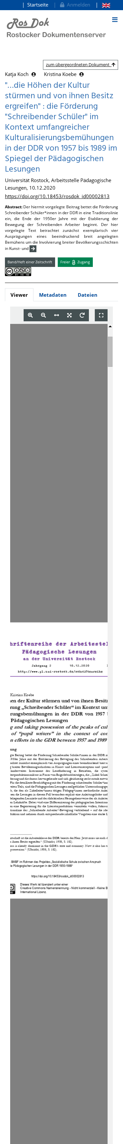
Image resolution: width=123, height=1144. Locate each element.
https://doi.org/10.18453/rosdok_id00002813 (57, 196)
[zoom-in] (30, 315)
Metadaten (53, 294)
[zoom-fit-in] (69, 315)
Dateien (87, 294)
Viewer (19, 294)
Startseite (37, 4)
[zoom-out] (43, 315)
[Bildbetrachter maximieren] (101, 315)
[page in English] (103, 4)
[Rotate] (82, 315)
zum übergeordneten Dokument (79, 64)
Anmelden (77, 4)
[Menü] (115, 19)
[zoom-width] (56, 315)
